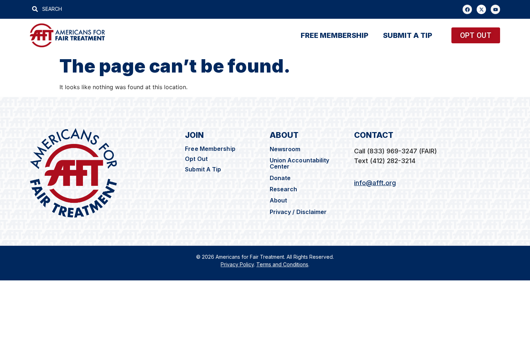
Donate (280, 178)
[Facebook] (467, 9)
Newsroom (285, 149)
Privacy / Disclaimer (299, 211)
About (278, 200)
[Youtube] (495, 9)
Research (283, 189)
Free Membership (210, 148)
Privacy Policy (237, 264)
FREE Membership (334, 35)
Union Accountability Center (300, 163)
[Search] (254, 9)
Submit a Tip (407, 35)
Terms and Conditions (282, 264)
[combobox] (137, 9)
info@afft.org (375, 183)
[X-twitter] (481, 9)
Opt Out (196, 158)
